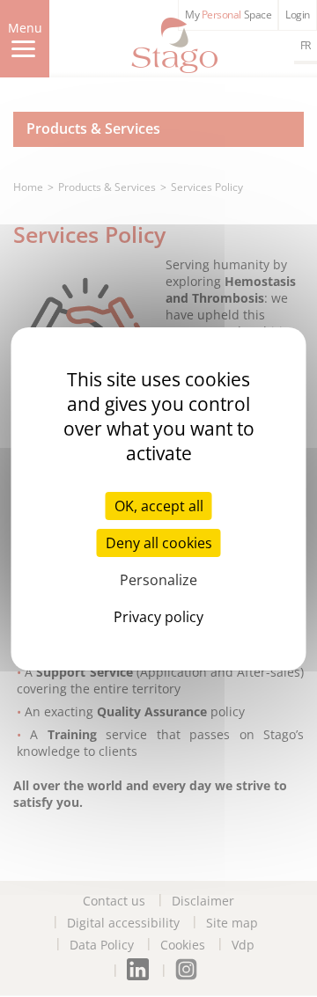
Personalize (158, 580)
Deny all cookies (159, 543)
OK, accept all (158, 506)
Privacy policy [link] (158, 617)
